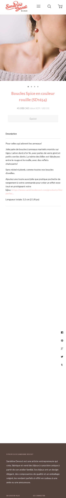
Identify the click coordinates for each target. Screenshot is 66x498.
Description (11, 134)
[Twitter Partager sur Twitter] (62, 356)
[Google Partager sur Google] (62, 348)
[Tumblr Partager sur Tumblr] (62, 364)
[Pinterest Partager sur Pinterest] (62, 340)
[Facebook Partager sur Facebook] (62, 332)
